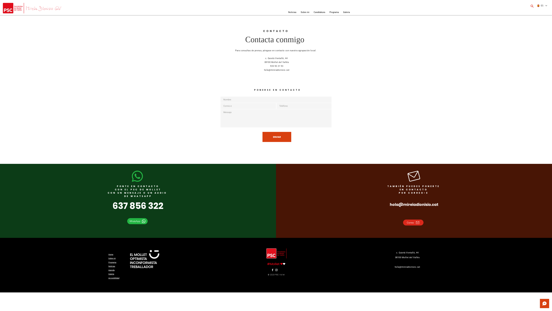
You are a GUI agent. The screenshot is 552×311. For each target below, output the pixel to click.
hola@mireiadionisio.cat (277, 70)
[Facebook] (272, 270)
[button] (346, 12)
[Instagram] (276, 270)
